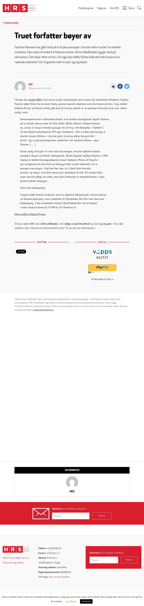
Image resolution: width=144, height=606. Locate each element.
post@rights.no (52, 553)
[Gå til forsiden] (16, 549)
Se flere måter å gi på (100, 278)
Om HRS (114, 8)
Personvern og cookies (13, 563)
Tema (131, 8)
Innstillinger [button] (71, 601)
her (71, 228)
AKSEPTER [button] (86, 601)
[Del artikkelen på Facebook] (120, 86)
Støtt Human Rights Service (16, 558)
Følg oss (101, 8)
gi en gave (106, 223)
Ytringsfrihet (11, 23)
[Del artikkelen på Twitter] (127, 86)
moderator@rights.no (43, 310)
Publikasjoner (86, 8)
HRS (31, 84)
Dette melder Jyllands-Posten (29, 214)
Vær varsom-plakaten (59, 577)
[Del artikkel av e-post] (113, 86)
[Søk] (139, 8)
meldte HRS (35, 99)
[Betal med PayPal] (102, 267)
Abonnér (101, 516)
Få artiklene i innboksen (69, 509)
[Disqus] (72, 349)
